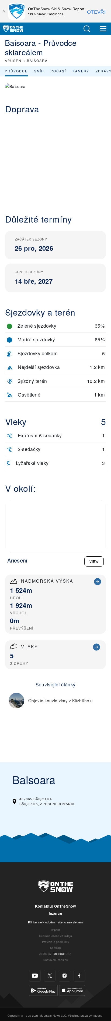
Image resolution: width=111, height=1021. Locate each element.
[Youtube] (35, 976)
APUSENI (14, 60)
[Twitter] (50, 976)
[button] (87, 28)
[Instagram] (64, 976)
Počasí (58, 71)
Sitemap (55, 948)
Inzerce (55, 913)
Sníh (39, 71)
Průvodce (16, 71)
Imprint (55, 930)
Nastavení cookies (55, 960)
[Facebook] (79, 976)
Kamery (80, 71)
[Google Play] (43, 990)
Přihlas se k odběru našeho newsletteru (55, 922)
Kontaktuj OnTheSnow (55, 906)
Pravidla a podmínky (55, 942)
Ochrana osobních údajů (55, 936)
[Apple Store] (72, 990)
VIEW (94, 561)
